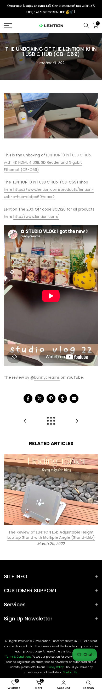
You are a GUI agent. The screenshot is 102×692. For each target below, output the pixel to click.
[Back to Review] (51, 421)
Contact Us (70, 672)
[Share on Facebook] (28, 398)
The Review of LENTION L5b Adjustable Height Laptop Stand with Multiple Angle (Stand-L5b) (51, 535)
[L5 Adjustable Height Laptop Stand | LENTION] (77, 421)
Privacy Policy (55, 667)
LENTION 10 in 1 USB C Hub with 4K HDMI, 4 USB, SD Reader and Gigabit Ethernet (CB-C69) (47, 162)
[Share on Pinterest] (51, 398)
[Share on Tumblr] (62, 398)
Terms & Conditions (18, 657)
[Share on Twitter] (39, 398)
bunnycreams (47, 377)
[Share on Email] (74, 398)
